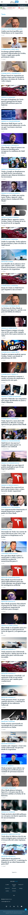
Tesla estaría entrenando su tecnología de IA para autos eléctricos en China (12, 725)
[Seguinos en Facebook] (10, 906)
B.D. (3, 107)
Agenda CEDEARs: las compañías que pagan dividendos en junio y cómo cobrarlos (14, 400)
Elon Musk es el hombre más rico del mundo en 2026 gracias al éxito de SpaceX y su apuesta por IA (13, 630)
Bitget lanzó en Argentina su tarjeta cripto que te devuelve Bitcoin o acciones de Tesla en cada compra (12, 78)
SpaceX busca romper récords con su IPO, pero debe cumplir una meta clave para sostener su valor (13, 333)
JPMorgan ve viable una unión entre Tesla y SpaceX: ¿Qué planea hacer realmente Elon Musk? (12, 198)
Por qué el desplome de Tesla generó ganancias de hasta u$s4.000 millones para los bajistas (12, 102)
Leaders (7, 890)
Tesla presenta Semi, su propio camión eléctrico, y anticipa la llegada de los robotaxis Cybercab (13, 702)
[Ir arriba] (26, 909)
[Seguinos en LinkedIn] (14, 906)
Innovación (14, 888)
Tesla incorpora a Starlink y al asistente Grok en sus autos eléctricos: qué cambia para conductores (13, 678)
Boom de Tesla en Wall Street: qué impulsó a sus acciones (12, 289)
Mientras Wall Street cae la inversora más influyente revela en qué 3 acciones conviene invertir (13, 126)
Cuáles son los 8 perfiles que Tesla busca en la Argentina (12, 32)
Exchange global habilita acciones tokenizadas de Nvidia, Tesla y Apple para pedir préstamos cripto (13, 54)
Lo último (7, 884)
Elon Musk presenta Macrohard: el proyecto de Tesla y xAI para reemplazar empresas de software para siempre (13, 606)
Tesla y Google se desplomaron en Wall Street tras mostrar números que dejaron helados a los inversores (13, 174)
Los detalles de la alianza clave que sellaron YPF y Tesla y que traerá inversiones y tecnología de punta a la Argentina (13, 266)
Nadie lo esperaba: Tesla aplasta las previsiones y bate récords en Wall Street (13, 243)
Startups (20, 888)
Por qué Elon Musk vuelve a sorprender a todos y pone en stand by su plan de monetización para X (12, 558)
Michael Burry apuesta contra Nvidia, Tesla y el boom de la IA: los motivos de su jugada (13, 221)
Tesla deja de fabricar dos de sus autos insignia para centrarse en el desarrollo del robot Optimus (13, 838)
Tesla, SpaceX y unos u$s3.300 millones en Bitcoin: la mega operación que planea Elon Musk (13, 422)
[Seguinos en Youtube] (21, 906)
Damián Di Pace (6, 448)
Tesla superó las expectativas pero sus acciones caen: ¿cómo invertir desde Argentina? (12, 489)
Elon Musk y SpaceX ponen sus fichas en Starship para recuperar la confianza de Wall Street (13, 150)
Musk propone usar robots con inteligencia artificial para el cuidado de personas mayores (12, 770)
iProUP (4, 59)
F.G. (3, 35)
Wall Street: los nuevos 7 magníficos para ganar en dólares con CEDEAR (11, 445)
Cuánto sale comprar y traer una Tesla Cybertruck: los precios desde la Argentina (13, 747)
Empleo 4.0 (7, 888)
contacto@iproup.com (5, 901)
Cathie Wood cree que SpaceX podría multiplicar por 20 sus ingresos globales (12, 467)
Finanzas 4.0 (20, 884)
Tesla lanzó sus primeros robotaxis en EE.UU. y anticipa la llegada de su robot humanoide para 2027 (14, 861)
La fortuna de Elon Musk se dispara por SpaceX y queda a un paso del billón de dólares (13, 310)
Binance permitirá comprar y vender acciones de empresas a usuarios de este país (13, 378)
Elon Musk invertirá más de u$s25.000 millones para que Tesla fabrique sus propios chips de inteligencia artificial (13, 582)
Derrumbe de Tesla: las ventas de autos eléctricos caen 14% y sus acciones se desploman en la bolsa (14, 534)
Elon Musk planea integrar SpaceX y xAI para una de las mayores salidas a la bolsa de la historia (13, 793)
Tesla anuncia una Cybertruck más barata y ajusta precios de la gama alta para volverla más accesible (13, 654)
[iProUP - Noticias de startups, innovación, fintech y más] (14, 2)
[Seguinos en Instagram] (6, 906)
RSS (14, 895)
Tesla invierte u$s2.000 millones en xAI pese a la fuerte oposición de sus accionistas (13, 816)
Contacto (14, 890)
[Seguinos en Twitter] (17, 906)
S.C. (3, 131)
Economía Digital (14, 885)
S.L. (3, 404)
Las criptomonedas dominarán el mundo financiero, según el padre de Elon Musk (14, 511)
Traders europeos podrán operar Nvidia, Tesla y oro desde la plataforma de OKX (13, 356)
